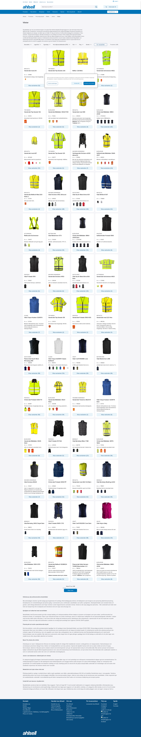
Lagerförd (36, 44)
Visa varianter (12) (34, 85)
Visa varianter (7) (82, 168)
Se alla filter (102, 44)
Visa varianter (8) (34, 455)
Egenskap (46, 44)
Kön (74, 44)
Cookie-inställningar (52, 83)
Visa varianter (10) (34, 414)
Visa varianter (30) (83, 209)
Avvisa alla (76, 83)
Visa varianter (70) (58, 373)
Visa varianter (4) (82, 127)
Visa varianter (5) (58, 168)
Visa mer (70, 590)
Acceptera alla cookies (89, 83)
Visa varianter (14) (58, 250)
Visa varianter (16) (107, 373)
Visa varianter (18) (34, 373)
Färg (80, 44)
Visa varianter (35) (34, 168)
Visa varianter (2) (106, 85)
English (115, 704)
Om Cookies (69, 719)
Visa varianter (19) (82, 373)
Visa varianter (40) (107, 127)
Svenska (115, 706)
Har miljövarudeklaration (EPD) (60, 44)
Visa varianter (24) (107, 168)
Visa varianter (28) (58, 209)
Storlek (88, 44)
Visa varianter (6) (58, 127)
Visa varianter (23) (83, 455)
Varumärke (27, 44)
